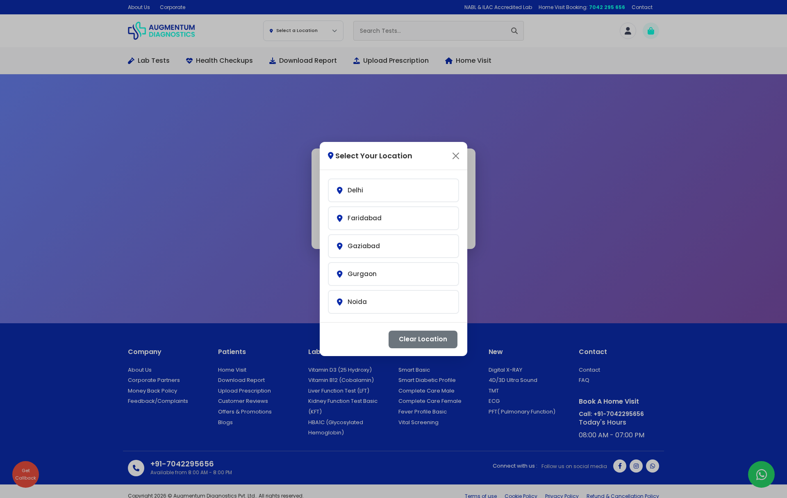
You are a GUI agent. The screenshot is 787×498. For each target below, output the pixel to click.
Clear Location (423, 339)
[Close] (455, 155)
